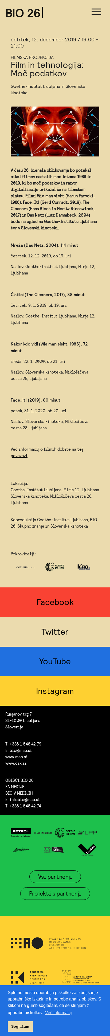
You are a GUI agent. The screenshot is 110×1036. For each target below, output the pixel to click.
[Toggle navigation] (96, 13)
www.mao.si (16, 757)
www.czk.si (15, 763)
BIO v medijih (19, 793)
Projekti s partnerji (55, 893)
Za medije (14, 787)
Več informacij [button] (58, 1012)
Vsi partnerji (55, 876)
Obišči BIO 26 (19, 780)
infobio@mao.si (25, 799)
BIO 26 (23, 12)
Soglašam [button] (20, 1026)
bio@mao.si (21, 750)
